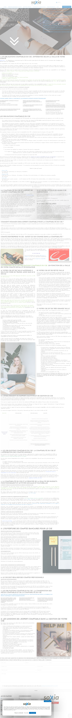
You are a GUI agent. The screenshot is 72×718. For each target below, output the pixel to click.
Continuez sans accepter (8, 716)
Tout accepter (32, 712)
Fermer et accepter (48, 701)
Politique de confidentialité (18, 712)
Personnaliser (26, 712)
